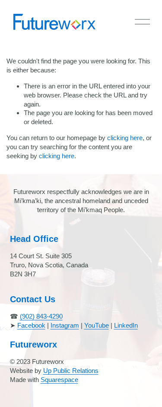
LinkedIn (126, 325)
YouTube (96, 325)
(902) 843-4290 (41, 316)
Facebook (31, 325)
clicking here (125, 137)
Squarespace (59, 379)
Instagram (65, 325)
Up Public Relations (70, 370)
